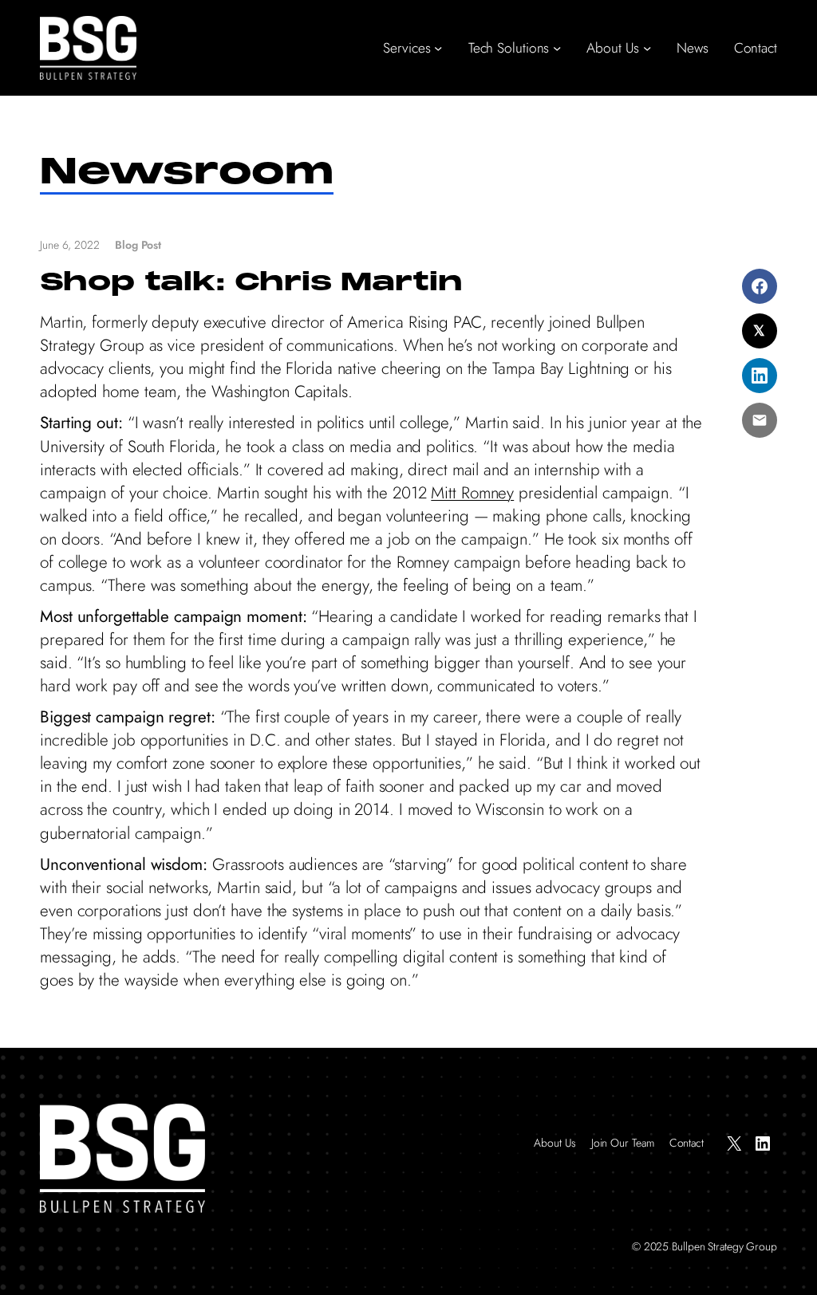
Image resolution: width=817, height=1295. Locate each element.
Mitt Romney (472, 493)
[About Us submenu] (647, 48)
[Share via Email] (759, 420)
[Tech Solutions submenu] (557, 48)
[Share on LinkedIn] (759, 375)
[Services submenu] (438, 48)
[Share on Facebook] (759, 286)
